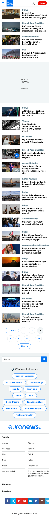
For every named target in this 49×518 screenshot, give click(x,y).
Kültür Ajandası (29, 179)
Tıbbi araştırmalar (24, 415)
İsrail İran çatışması (25, 376)
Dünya (25, 10)
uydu (31, 395)
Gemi (18, 395)
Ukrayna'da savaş (14, 382)
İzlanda (15, 389)
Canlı (42, 3)
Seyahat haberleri (30, 36)
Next (23, 346)
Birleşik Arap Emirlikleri (33, 23)
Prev (13, 330)
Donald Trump (12, 402)
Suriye (25, 192)
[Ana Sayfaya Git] (10, 3)
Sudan (25, 232)
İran (24, 50)
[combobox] (24, 359)
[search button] (44, 359)
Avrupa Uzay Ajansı (34, 408)
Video (4, 465)
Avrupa (5, 443)
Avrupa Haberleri (30, 163)
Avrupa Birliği (36, 382)
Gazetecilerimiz (9, 471)
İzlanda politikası (35, 402)
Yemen (25, 121)
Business (6, 449)
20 (38, 338)
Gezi (4, 460)
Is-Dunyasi (27, 136)
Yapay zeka (32, 389)
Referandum (11, 408)
